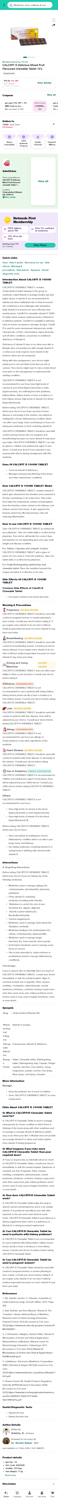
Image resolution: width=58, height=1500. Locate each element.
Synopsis (35, 270)
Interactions (23, 270)
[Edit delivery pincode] (54, 124)
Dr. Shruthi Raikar (21, 1442)
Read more (10, 1475)
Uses (5, 262)
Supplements (9, 73)
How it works (16, 262)
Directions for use (34, 262)
